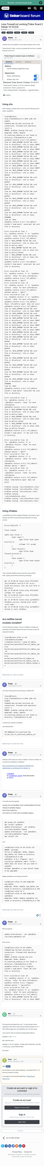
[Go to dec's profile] (4, 1014)
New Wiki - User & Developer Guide (20, 3)
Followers (20, 1131)
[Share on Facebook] (6, 1146)
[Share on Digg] (9, 1146)
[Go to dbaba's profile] (4, 38)
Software (22, 29)
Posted (15, 40)
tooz (10, 1059)
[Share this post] (40, 40)
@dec (8, 1066)
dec (9, 1014)
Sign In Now (22, 1122)
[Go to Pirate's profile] (4, 685)
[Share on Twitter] (2, 1146)
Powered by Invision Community (22, 1156)
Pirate (10, 684)
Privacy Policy (17, 1152)
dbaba (5, 29)
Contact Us (28, 1152)
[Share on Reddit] (16, 1146)
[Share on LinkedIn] (20, 1146)
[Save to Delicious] (13, 1146)
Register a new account (22, 1107)
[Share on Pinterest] (23, 1146)
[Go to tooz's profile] (4, 1060)
